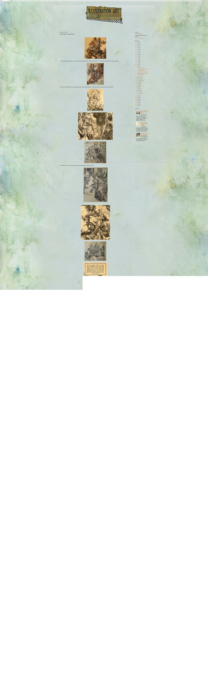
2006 (137, 104)
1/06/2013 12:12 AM (66, 615)
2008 (137, 100)
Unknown (64, 561)
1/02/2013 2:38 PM (65, 605)
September (140, 80)
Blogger (109, 669)
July (138, 83)
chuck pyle (64, 470)
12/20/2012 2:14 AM (66, 527)
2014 (137, 62)
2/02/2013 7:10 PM (65, 632)
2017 (137, 57)
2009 (137, 99)
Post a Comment (64, 656)
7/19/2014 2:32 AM (65, 653)
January (139, 93)
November (140, 76)
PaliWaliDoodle (65, 509)
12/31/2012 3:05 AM (66, 580)
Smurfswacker (65, 448)
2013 (137, 64)
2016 (137, 59)
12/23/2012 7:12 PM (66, 550)
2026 (137, 42)
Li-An (63, 554)
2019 (137, 54)
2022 (137, 49)
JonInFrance (64, 517)
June (139, 85)
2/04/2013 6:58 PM (65, 645)
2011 (137, 95)
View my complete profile (140, 38)
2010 (137, 97)
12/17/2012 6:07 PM (66, 491)
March (139, 90)
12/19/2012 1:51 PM (66, 513)
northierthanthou (65, 502)
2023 (137, 47)
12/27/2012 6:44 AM (66, 565)
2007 (137, 102)
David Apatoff (65, 477)
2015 (137, 61)
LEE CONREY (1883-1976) (142, 71)
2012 (137, 66)
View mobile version (96, 660)
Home (96, 658)
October (139, 78)
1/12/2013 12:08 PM (66, 622)
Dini (63, 649)
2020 (137, 52)
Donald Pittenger (65, 538)
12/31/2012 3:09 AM (66, 594)
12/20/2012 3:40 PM (66, 534)
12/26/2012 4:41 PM (66, 557)
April (139, 88)
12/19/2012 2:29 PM (66, 520)
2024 (137, 45)
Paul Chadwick (65, 619)
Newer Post (62, 658)
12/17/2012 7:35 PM (66, 498)
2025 (137, 44)
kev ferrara (64, 455)
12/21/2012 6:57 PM (66, 541)
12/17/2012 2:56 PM (66, 473)
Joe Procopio (65, 626)
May (138, 86)
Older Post (130, 658)
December (140, 67)
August (139, 81)
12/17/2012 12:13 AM (66, 459)
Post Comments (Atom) (69, 663)
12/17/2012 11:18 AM (66, 466)
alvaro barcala (65, 495)
